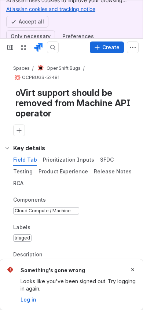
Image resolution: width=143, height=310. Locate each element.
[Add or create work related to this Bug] (19, 130)
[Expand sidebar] (10, 47)
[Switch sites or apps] (23, 47)
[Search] (53, 47)
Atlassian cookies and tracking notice (50, 9)
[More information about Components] (53, 200)
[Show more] (133, 47)
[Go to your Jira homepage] (38, 47)
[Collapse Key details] (7, 148)
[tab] (25, 160)
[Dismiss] (132, 269)
